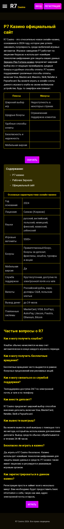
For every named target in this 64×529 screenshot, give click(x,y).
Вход (39, 6)
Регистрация (52, 6)
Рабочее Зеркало (22, 180)
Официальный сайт (23, 185)
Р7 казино (18, 175)
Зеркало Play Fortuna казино (19, 62)
